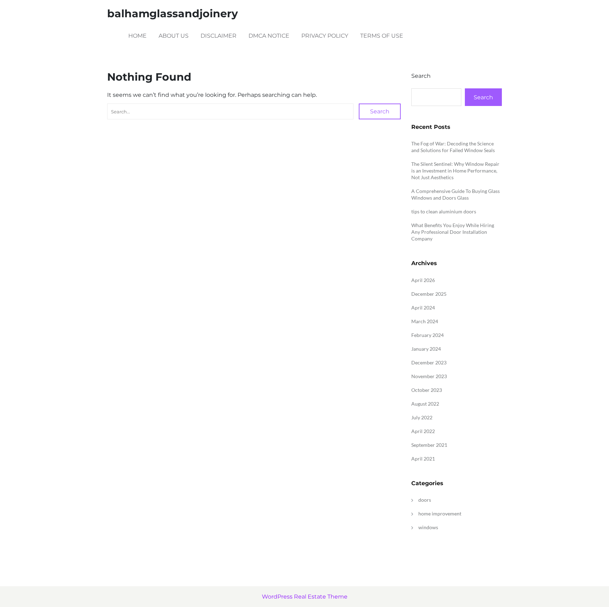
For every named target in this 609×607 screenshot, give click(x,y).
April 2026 (423, 280)
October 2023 (426, 390)
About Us (174, 35)
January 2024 (426, 349)
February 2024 (427, 335)
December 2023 (429, 362)
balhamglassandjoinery (172, 13)
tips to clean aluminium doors (443, 211)
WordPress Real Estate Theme (304, 596)
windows (428, 527)
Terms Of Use (381, 35)
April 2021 (423, 459)
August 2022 (425, 404)
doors (424, 500)
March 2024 (424, 321)
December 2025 (429, 294)
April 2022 (423, 431)
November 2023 (429, 376)
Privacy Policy (324, 35)
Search (379, 111)
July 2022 (421, 417)
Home (137, 35)
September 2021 (429, 445)
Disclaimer (218, 35)
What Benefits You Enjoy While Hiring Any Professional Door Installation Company (452, 232)
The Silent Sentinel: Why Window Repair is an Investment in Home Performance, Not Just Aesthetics (455, 170)
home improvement (439, 514)
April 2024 (423, 308)
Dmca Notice (268, 35)
